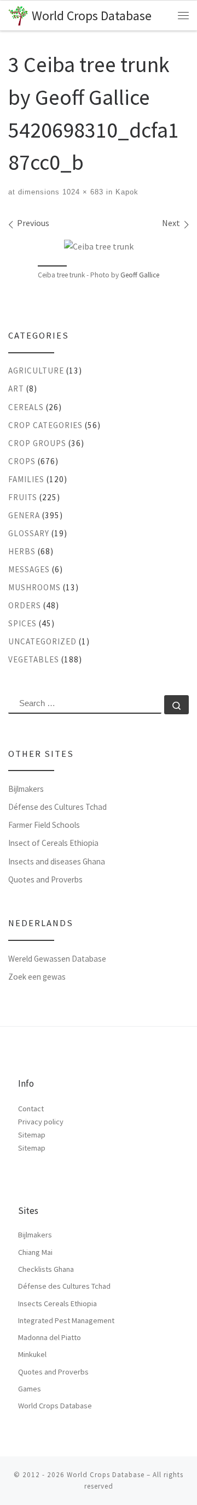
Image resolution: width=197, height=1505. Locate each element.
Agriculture (36, 370)
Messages (29, 569)
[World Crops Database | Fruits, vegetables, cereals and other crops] (18, 14)
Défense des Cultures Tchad (57, 807)
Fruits (22, 497)
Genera (24, 515)
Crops (22, 461)
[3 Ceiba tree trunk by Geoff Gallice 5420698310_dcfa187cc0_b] (99, 246)
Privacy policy (40, 1122)
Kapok (125, 192)
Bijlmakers (26, 789)
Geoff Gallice (139, 275)
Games (29, 1389)
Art (16, 388)
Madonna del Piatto (49, 1337)
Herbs (22, 551)
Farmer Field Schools (44, 825)
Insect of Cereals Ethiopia (53, 843)
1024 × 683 (81, 192)
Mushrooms (34, 587)
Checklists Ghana (46, 1269)
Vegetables (33, 659)
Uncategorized (42, 641)
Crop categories (45, 425)
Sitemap (31, 1135)
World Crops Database (55, 1406)
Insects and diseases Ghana (56, 861)
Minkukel (32, 1354)
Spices (22, 623)
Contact (31, 1108)
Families (26, 479)
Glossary (28, 533)
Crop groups (37, 443)
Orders (24, 605)
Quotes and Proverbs (45, 879)
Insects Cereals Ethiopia (57, 1303)
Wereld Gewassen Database (57, 958)
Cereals (26, 407)
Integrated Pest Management (66, 1320)
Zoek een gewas (37, 976)
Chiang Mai (35, 1252)
